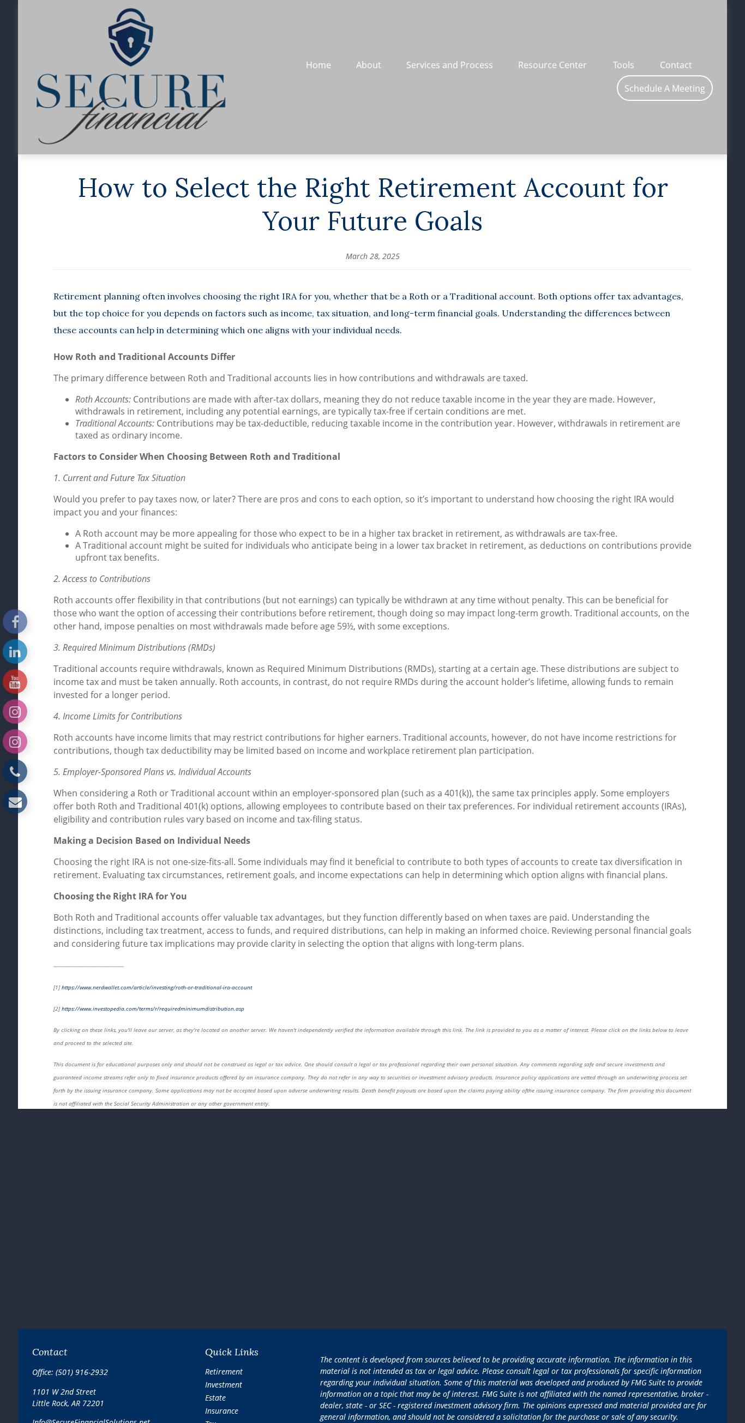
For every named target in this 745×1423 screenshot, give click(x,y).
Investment (223, 1384)
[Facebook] (15, 621)
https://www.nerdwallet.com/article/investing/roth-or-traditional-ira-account (157, 987)
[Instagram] (15, 711)
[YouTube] (15, 681)
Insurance (221, 1411)
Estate (215, 1397)
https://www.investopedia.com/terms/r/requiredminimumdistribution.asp (154, 1008)
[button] (318, 64)
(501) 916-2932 (82, 1372)
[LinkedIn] (15, 651)
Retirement (224, 1371)
